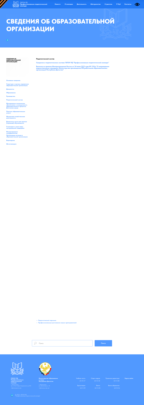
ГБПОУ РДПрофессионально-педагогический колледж (17, 380)
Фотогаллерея (11, 144)
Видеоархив (10, 140)
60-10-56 (117, 388)
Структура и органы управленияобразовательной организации (17, 84)
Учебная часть (80, 378)
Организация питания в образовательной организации (17, 136)
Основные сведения (13, 80)
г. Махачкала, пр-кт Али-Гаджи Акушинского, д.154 (21, 385)
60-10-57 (82, 381)
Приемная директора (112, 378)
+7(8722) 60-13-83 (16, 388)
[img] (16, 4)
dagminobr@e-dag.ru (45, 390)
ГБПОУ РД (33, 4)
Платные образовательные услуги (15, 112)
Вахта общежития (113, 385)
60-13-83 (97, 388)
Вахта (98, 385)
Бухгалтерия (81, 385)
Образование (11, 92)
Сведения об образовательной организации (13, 60)
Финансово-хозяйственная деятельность (15, 117)
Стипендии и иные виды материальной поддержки (15, 127)
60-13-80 (116, 381)
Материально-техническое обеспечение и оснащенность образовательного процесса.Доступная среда (16, 106)
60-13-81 (83, 388)
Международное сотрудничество (12, 132)
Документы (10, 89)
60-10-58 (97, 381)
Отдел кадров (95, 378)
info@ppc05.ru (15, 390)
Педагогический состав (14, 100)
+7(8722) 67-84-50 (44, 388)
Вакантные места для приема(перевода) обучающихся (16, 122)
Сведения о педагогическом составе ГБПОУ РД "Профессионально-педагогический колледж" (72, 63)
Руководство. (10, 96)
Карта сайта (129, 378)
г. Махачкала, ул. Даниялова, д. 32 (44, 385)
